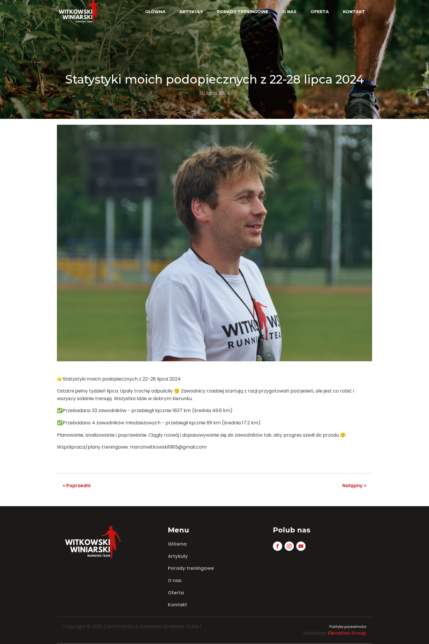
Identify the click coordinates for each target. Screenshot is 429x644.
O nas (289, 11)
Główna (155, 11)
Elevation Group (347, 633)
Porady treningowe (242, 11)
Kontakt (354, 11)
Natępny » (354, 485)
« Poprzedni (76, 485)
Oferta (320, 11)
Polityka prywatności (347, 626)
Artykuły (191, 11)
